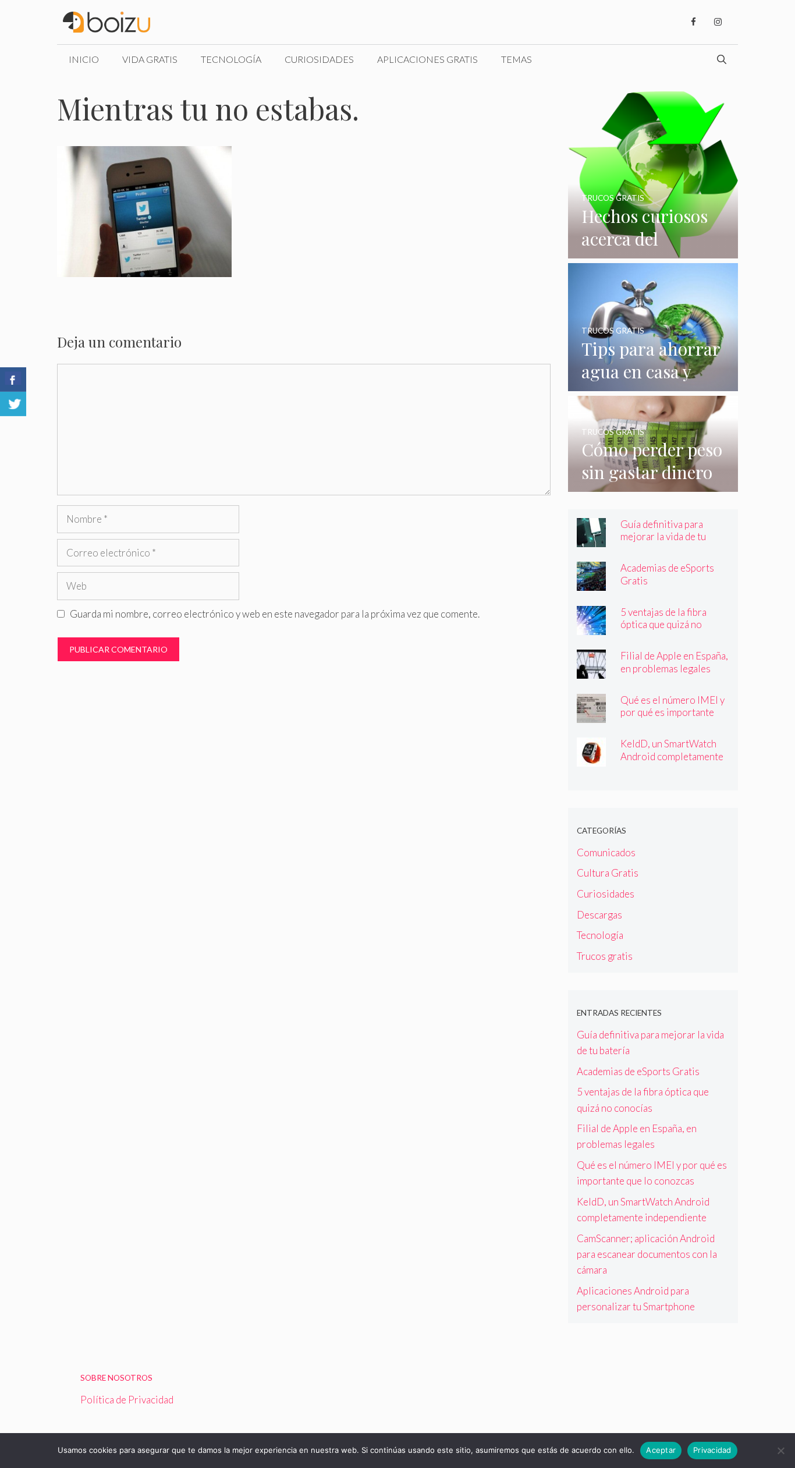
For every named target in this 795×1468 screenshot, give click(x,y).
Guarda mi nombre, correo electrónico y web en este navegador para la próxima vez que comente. (275, 614)
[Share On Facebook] (13, 379)
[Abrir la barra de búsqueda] (721, 59)
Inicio (84, 59)
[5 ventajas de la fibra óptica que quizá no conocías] (591, 627)
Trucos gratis (605, 956)
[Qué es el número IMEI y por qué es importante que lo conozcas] (591, 715)
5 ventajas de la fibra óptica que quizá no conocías (663, 624)
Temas (516, 59)
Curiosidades (319, 59)
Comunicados (606, 852)
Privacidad (712, 1450)
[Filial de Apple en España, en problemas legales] (591, 671)
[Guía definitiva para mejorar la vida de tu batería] (591, 539)
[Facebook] (693, 22)
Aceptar (661, 1450)
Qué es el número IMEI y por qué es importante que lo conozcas (672, 712)
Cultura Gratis (607, 873)
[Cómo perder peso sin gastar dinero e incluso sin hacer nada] (653, 484)
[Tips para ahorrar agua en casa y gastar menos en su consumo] (653, 383)
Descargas (599, 915)
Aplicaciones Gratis (427, 59)
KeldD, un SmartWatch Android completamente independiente (671, 755)
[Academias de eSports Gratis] (591, 583)
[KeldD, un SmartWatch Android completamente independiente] (591, 759)
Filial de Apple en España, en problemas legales (674, 662)
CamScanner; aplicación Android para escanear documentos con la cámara (647, 1254)
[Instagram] (717, 22)
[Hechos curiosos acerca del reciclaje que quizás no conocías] (653, 250)
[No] (780, 1450)
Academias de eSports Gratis (638, 1071)
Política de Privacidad (126, 1399)
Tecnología (231, 59)
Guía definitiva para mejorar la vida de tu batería (663, 536)
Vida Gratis (150, 59)
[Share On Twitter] (13, 404)
